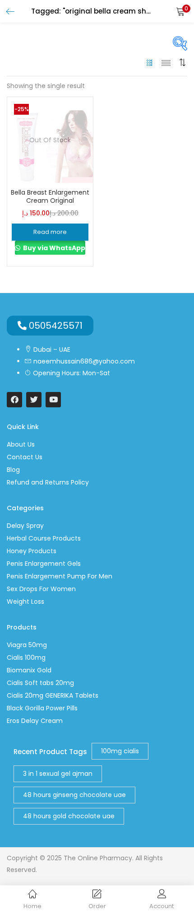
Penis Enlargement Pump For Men (59, 576)
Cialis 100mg (26, 657)
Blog (13, 469)
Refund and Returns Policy (48, 482)
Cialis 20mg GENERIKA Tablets (52, 695)
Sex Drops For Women (41, 588)
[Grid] (150, 62)
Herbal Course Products (44, 538)
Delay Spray (25, 525)
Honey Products (31, 550)
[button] (180, 11)
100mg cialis (120, 750)
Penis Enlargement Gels (44, 563)
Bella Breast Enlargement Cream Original (50, 196)
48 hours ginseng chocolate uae (74, 794)
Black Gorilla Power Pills (42, 708)
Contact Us (24, 457)
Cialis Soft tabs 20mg (40, 682)
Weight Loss (25, 601)
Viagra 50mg (27, 644)
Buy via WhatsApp (53, 247)
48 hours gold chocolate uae (69, 816)
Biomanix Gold (29, 670)
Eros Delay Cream (35, 720)
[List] (166, 62)
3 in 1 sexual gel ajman (57, 773)
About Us (21, 444)
